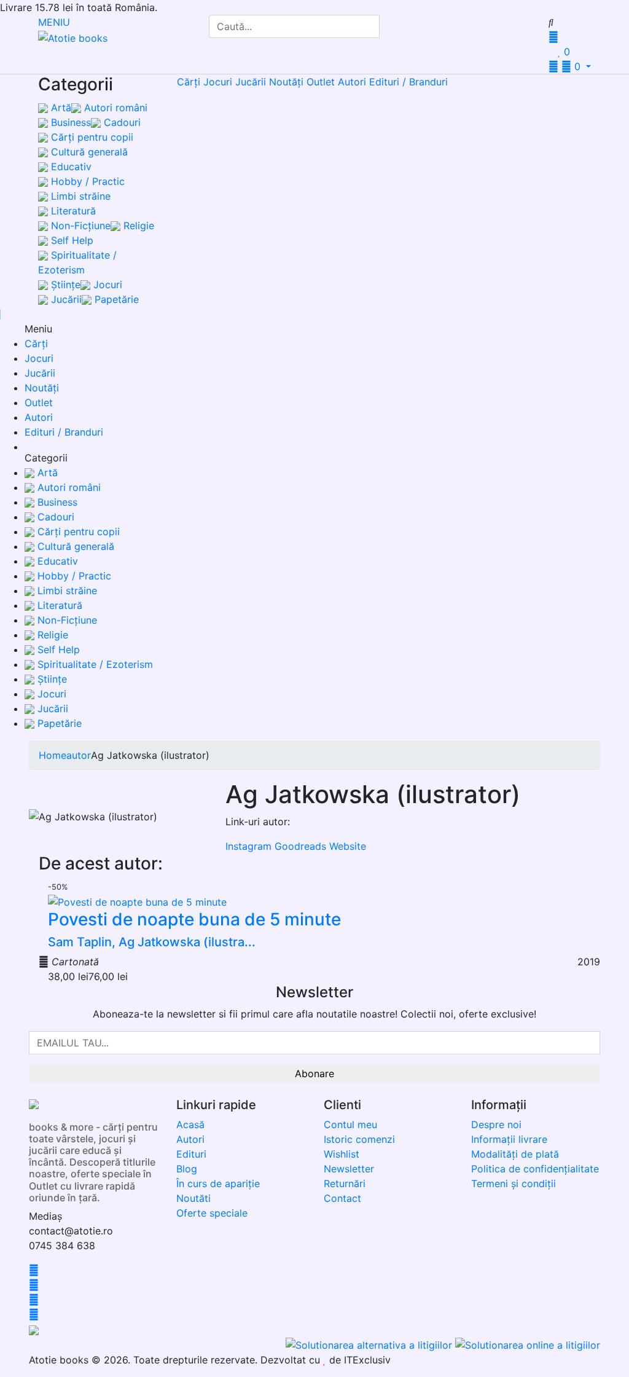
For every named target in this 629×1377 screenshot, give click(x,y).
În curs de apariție (218, 1183)
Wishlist (341, 1154)
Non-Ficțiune (79, 225)
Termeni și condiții (513, 1183)
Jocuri (106, 284)
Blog (186, 1169)
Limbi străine (79, 196)
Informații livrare (509, 1139)
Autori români (114, 107)
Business (69, 122)
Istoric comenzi (359, 1139)
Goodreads (300, 846)
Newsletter (349, 1169)
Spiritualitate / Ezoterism (93, 664)
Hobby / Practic (86, 181)
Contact (342, 1198)
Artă (59, 107)
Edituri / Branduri (408, 82)
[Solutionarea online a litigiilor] (527, 1344)
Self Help (70, 240)
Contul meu (350, 1124)
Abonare (314, 1073)
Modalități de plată (515, 1154)
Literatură (72, 211)
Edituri (191, 1154)
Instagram (248, 846)
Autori (352, 82)
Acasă (190, 1124)
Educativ (70, 166)
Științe (64, 284)
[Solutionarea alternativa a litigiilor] (370, 1344)
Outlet (321, 82)
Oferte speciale (212, 1213)
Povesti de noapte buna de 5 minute (194, 919)
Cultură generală (88, 152)
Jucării (65, 299)
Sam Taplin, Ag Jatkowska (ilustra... (152, 942)
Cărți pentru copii (90, 137)
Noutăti (193, 1198)
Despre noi (496, 1124)
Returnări (344, 1183)
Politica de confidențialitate (535, 1169)
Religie (137, 225)
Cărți (188, 82)
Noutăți (286, 82)
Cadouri (121, 122)
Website (347, 846)
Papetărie (115, 299)
